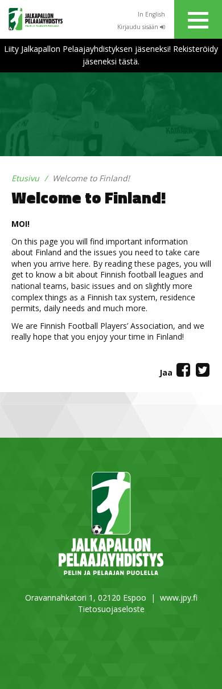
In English (151, 14)
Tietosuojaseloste (111, 609)
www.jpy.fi (179, 597)
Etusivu (25, 178)
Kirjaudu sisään (138, 27)
